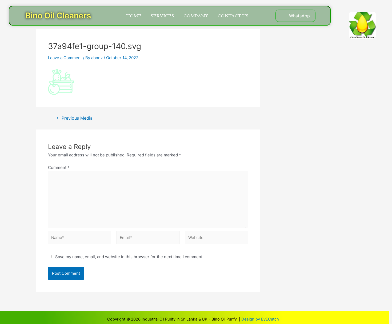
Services (162, 16)
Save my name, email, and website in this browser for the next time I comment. (129, 256)
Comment (59, 167)
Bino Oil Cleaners (58, 15)
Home (133, 16)
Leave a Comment (65, 57)
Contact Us (233, 16)
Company (195, 16)
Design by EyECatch (260, 319)
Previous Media (74, 118)
